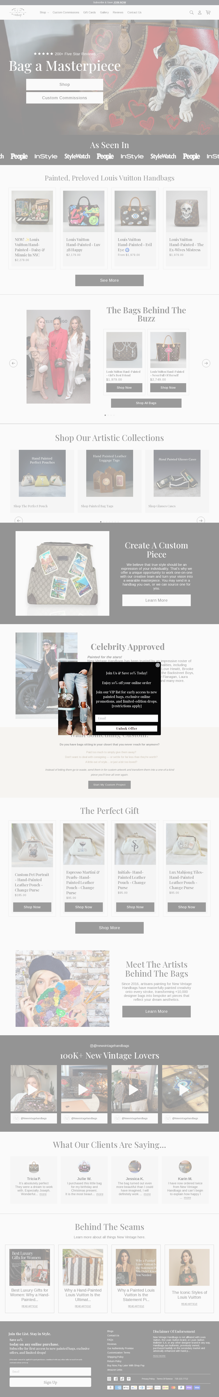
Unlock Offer (126, 728)
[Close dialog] (157, 665)
